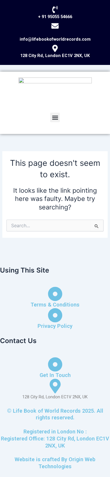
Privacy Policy (55, 326)
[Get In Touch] (55, 364)
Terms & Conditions (55, 305)
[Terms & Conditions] (55, 294)
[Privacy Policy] (55, 315)
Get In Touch (55, 375)
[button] (55, 117)
